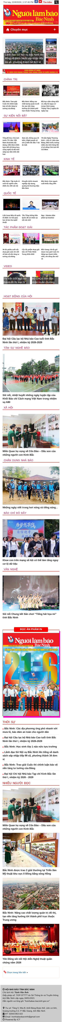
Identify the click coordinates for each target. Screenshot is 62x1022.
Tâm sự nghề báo (17, 347)
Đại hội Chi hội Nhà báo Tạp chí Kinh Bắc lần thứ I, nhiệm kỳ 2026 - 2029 (29, 775)
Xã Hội (8, 407)
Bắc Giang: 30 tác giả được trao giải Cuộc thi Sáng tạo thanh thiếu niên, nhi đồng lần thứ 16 (50, 254)
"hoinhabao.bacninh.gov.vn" (37, 1001)
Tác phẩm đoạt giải (18, 227)
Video (8, 266)
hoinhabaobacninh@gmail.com (26, 1016)
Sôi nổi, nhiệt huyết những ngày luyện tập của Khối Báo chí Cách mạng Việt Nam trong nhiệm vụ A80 (30, 399)
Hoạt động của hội (18, 296)
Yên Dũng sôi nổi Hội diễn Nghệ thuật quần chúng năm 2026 (27, 961)
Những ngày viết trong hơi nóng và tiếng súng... (30, 507)
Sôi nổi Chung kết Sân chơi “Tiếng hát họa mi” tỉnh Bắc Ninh (30, 616)
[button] (31, 972)
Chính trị (10, 79)
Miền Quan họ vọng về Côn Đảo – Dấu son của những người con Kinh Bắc (29, 453)
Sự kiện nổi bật (15, 115)
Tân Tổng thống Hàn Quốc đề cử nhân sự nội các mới (30, 218)
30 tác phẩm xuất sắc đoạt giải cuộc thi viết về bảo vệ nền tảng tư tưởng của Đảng (11, 253)
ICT (18, 1019)
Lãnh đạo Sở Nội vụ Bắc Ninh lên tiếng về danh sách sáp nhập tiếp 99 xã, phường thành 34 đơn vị (30, 756)
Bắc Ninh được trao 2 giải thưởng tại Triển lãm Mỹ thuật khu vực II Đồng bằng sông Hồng (30, 872)
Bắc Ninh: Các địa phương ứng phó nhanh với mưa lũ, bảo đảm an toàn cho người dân (30, 730)
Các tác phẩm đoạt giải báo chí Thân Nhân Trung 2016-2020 (30, 252)
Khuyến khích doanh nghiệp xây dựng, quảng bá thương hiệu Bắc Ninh (30, 184)
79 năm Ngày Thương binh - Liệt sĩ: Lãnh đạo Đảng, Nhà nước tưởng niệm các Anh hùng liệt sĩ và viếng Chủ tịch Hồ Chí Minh (50, 143)
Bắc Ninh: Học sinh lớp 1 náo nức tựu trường (30, 746)
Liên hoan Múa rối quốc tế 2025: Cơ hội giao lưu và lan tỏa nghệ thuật (12, 219)
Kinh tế (9, 159)
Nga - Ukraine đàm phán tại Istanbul (48, 217)
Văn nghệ (11, 569)
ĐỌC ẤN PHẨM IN (31, 629)
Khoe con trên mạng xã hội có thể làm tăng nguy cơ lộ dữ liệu (30, 562)
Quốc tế (10, 193)
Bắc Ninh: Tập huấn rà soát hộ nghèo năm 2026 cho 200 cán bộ (11, 183)
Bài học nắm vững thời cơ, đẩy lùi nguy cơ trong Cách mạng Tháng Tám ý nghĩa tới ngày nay (50, 106)
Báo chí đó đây (15, 513)
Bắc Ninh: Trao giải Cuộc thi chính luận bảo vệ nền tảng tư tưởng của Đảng (10, 105)
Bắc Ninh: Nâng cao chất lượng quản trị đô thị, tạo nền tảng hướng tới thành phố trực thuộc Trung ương (31, 106)
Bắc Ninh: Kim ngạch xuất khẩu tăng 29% (49, 182)
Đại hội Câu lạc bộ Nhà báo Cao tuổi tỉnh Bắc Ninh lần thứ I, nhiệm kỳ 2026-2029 (28, 340)
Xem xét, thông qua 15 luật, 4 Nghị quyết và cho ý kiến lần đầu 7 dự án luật (31, 141)
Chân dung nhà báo (18, 460)
